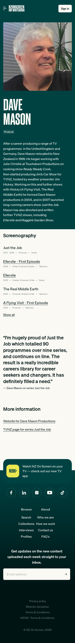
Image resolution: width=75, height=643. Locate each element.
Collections (26, 523)
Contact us (45, 530)
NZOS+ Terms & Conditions (37, 618)
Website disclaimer (37, 607)
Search (26, 517)
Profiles (26, 536)
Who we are (45, 517)
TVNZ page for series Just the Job (27, 429)
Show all (9, 314)
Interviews (26, 530)
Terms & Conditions (37, 612)
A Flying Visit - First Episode (25, 303)
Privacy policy (37, 601)
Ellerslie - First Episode (21, 261)
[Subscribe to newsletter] (66, 574)
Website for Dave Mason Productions (29, 421)
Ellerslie (9, 275)
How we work (45, 523)
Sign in (65, 8)
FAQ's (45, 536)
